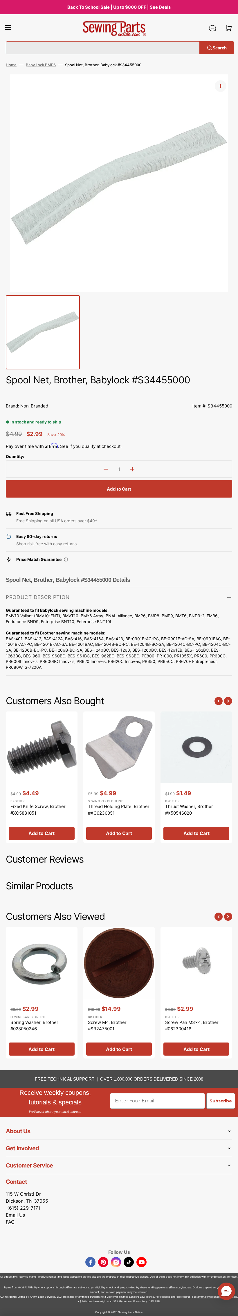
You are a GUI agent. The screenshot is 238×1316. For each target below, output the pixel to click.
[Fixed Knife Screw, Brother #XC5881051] (41, 777)
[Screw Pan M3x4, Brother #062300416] (196, 992)
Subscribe (221, 1101)
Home (11, 64)
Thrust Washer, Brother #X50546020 (189, 810)
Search (219, 47)
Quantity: (15, 456)
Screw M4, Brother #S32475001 (107, 1026)
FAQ (10, 1222)
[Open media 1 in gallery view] (220, 86)
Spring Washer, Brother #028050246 (34, 1026)
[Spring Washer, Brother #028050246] (41, 992)
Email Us (15, 1215)
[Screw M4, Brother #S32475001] (119, 992)
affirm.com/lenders (180, 1287)
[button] (8, 28)
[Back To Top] (229, 1307)
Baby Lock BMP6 (41, 64)
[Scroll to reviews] (119, 393)
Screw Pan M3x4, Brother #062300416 (192, 1026)
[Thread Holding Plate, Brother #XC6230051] (119, 777)
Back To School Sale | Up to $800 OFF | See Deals (119, 7)
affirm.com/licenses (209, 1296)
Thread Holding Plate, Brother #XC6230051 (118, 810)
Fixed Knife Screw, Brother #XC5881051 (38, 810)
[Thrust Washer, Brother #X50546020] (196, 777)
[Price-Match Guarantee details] (66, 559)
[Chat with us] (212, 28)
